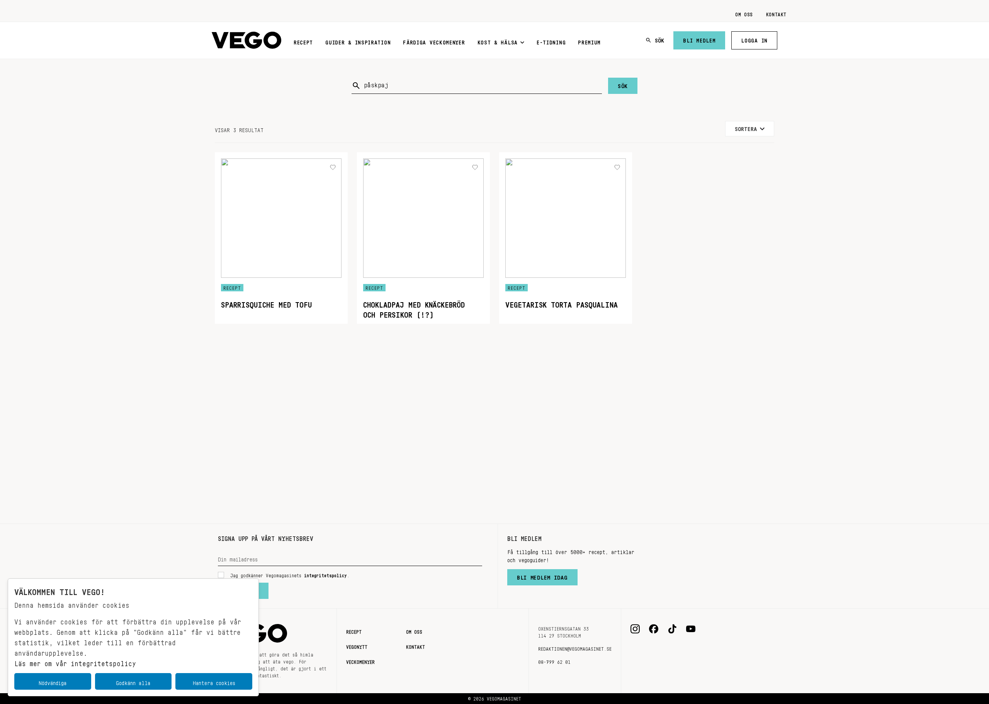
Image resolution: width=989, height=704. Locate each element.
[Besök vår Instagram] (635, 629)
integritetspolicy (325, 574)
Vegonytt (356, 646)
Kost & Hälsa (498, 41)
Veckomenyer (360, 661)
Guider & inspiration (358, 41)
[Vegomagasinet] (246, 40)
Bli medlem (699, 39)
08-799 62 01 (554, 661)
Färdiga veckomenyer (434, 41)
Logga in (754, 39)
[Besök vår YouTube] (690, 629)
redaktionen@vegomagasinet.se (575, 647)
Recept (303, 41)
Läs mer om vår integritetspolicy (75, 661)
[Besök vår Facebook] (653, 629)
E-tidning (551, 41)
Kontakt (776, 13)
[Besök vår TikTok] (672, 629)
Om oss (744, 13)
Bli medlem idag (542, 576)
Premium (589, 41)
